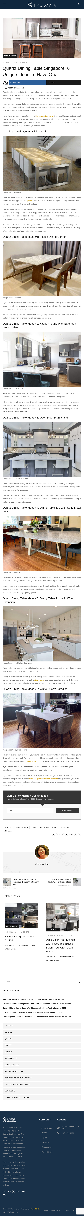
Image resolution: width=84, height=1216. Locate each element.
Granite (9, 1026)
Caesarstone (46, 1152)
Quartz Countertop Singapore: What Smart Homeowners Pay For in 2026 (32, 1012)
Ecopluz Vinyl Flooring (17, 1097)
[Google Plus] (71, 834)
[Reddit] (79, 834)
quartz (34, 827)
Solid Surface (12, 1065)
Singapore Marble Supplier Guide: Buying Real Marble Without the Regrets (33, 999)
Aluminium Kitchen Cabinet (18, 1078)
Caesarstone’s (31, 761)
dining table (8, 827)
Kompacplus (11, 1058)
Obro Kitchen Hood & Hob (17, 1084)
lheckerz (25, 932)
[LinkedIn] (66, 834)
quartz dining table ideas (48, 827)
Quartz (8, 1039)
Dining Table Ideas (22, 827)
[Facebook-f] (4, 1191)
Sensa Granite (46, 1128)
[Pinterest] (62, 834)
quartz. (29, 201)
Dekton (8, 1045)
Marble (8, 1032)
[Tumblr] (75, 834)
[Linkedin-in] (13, 1191)
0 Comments (21, 63)
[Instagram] (18, 1191)
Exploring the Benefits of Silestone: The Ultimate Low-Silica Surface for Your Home (37, 1017)
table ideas (8, 831)
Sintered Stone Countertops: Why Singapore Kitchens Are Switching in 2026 (34, 1008)
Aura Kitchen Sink (14, 1071)
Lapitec (8, 1052)
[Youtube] (4, 1194)
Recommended (10, 56)
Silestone (45, 1142)
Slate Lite (10, 1091)
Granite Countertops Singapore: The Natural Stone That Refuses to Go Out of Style (37, 1004)
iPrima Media (35, 1209)
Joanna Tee (7, 63)
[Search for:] (42, 982)
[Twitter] (53, 834)
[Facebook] (58, 834)
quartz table (65, 827)
